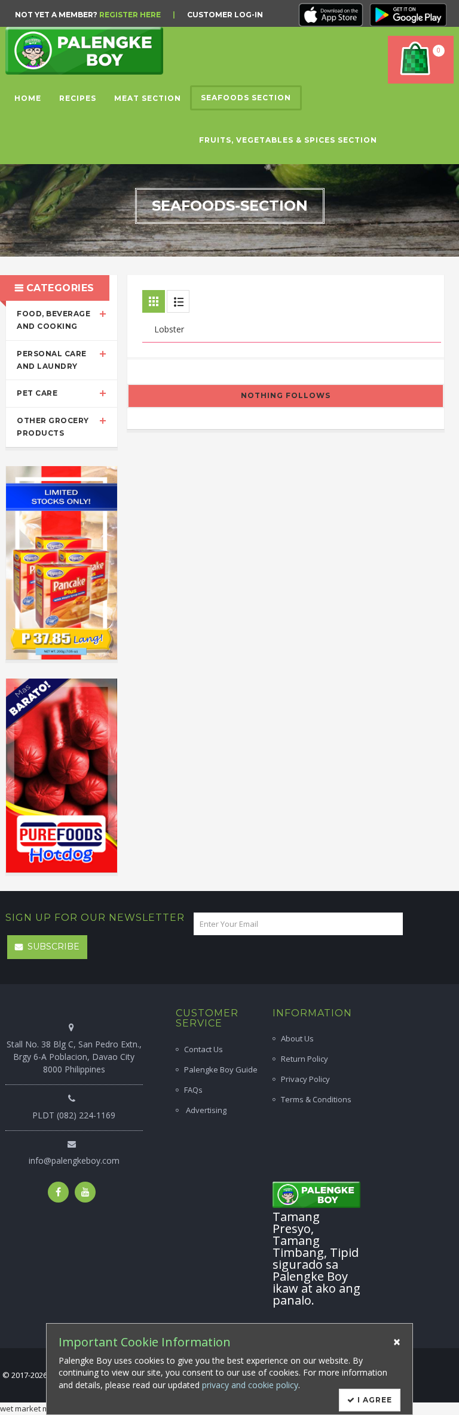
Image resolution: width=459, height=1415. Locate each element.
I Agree (373, 1399)
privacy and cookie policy (250, 1385)
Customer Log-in (225, 14)
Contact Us (203, 1049)
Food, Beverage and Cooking (53, 320)
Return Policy (304, 1058)
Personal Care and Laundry (52, 360)
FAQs (193, 1089)
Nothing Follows (286, 395)
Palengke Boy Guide (221, 1069)
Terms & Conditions (316, 1099)
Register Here (130, 14)
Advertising (205, 1110)
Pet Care (37, 393)
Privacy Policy (305, 1079)
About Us (297, 1038)
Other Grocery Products (53, 426)
